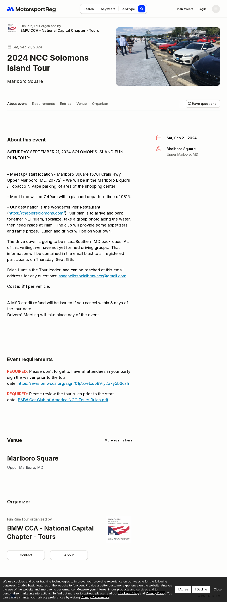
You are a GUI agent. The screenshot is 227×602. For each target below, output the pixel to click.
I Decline (201, 589)
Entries (65, 103)
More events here (119, 440)
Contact (26, 555)
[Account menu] (216, 9)
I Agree (183, 589)
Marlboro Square (25, 81)
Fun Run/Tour (30, 26)
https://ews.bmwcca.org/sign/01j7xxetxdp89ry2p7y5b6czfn (74, 383)
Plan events (185, 9)
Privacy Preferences (95, 597)
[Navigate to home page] (31, 8)
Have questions (204, 103)
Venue (81, 103)
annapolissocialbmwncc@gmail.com (92, 276)
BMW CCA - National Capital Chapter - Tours (59, 30)
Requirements (43, 103)
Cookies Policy (128, 593)
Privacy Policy (155, 593)
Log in (202, 9)
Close (218, 589)
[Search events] (141, 8)
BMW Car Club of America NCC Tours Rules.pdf (63, 399)
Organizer (100, 103)
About (69, 555)
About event (17, 103)
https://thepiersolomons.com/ (37, 213)
